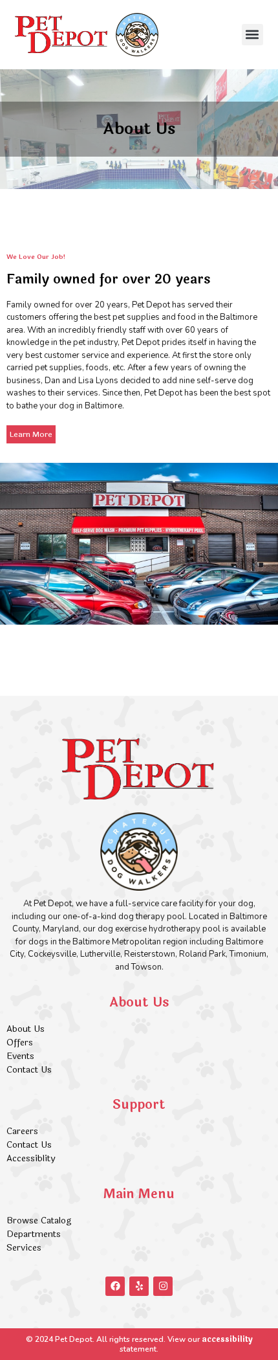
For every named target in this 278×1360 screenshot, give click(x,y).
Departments (33, 1234)
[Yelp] (139, 1286)
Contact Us (29, 1069)
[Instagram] (163, 1286)
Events (20, 1056)
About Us (25, 1029)
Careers (22, 1131)
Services (23, 1247)
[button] (252, 34)
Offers (21, 1042)
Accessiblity (30, 1158)
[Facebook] (115, 1286)
